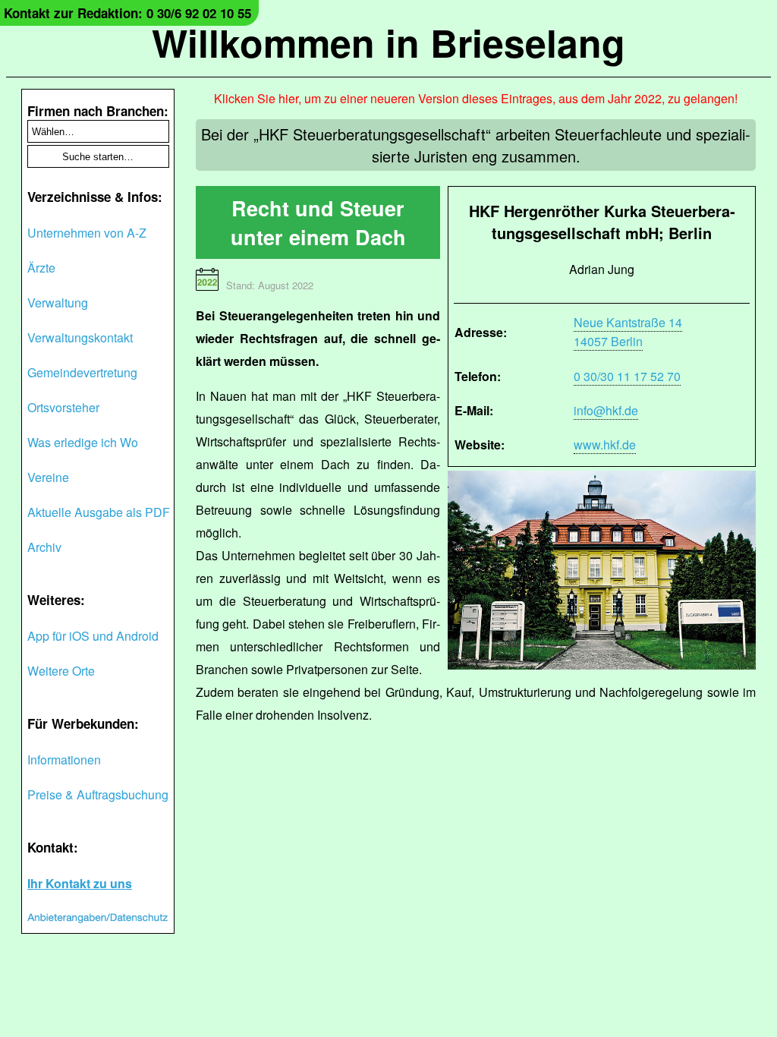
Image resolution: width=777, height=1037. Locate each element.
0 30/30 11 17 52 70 (627, 376)
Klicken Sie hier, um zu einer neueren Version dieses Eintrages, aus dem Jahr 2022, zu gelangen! (476, 98)
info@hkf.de (606, 410)
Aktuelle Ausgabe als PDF (98, 512)
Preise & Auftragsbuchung (97, 794)
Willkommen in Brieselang (388, 42)
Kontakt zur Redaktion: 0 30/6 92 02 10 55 (127, 13)
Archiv (44, 547)
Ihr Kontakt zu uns (79, 883)
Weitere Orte (61, 670)
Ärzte (41, 267)
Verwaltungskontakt (80, 337)
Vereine (48, 477)
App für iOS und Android (93, 636)
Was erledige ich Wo (82, 442)
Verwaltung (57, 302)
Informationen (64, 759)
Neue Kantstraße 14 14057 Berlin (628, 332)
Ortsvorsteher (63, 407)
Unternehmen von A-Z (86, 232)
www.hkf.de (605, 444)
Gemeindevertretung (82, 372)
